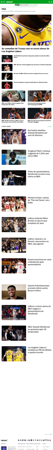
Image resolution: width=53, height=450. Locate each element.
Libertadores (29, 446)
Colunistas (45, 449)
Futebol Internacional (31, 443)
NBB (37, 449)
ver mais (49, 126)
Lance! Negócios (46, 446)
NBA (37, 446)
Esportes (38, 443)
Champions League (30, 449)
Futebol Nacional (21, 443)
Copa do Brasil (21, 449)
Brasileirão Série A (22, 446)
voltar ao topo (47, 434)
